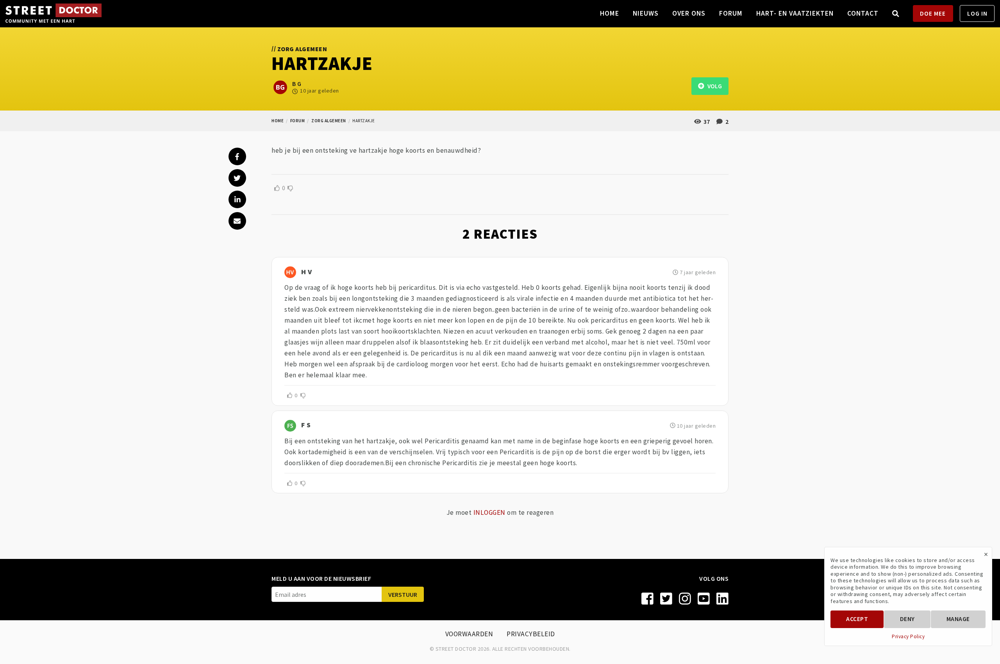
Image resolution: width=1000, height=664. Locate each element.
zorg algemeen (328, 120)
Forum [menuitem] (731, 13)
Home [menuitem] (609, 13)
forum (297, 120)
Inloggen (489, 512)
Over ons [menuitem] (688, 13)
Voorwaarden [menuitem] (469, 634)
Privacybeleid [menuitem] (531, 634)
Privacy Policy (908, 637)
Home (277, 120)
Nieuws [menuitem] (646, 13)
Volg (713, 86)
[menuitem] (896, 13)
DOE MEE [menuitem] (933, 13)
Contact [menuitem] (863, 13)
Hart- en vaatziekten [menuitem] (795, 13)
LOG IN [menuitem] (977, 13)
